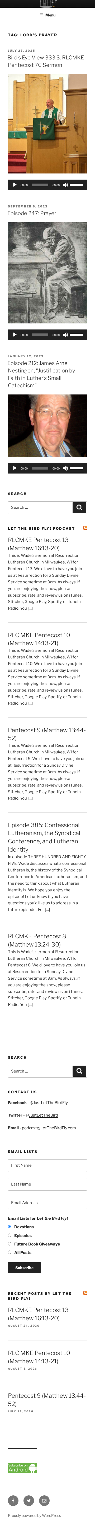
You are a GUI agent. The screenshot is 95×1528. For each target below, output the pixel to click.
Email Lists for (38, 1218)
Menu (50, 15)
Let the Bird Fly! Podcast (41, 528)
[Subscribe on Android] (22, 1472)
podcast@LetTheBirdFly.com (49, 1128)
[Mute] (65, 185)
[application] (47, 185)
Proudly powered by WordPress (34, 1515)
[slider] (77, 184)
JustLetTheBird (43, 1115)
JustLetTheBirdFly (50, 1102)
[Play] (14, 185)
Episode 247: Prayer (31, 213)
